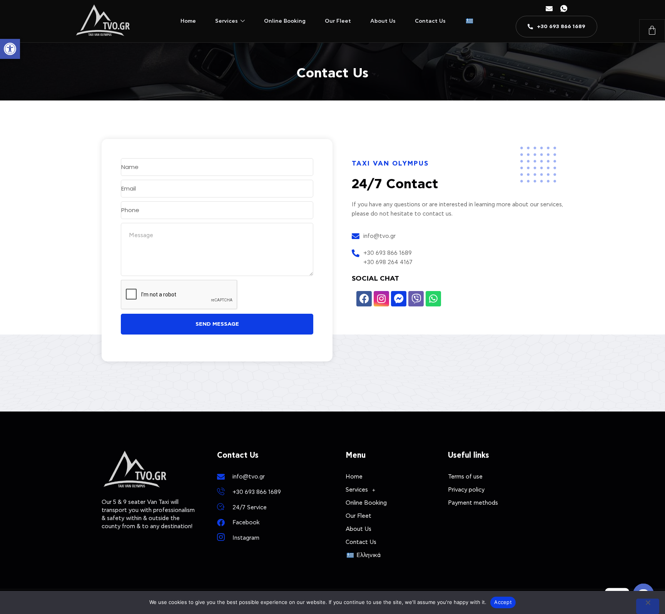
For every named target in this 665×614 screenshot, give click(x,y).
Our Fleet (338, 21)
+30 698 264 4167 (388, 262)
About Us (383, 21)
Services (226, 21)
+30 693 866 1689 (387, 253)
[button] (10, 49)
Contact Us (430, 21)
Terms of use (465, 477)
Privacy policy (466, 490)
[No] (647, 606)
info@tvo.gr (379, 236)
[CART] (652, 30)
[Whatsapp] (433, 298)
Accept (503, 602)
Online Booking (285, 21)
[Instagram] (381, 298)
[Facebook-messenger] (398, 298)
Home (188, 21)
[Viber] (416, 298)
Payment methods (473, 503)
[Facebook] (364, 298)
